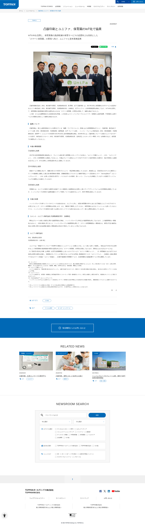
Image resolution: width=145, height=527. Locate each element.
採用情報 (120, 6)
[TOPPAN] (9, 4)
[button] (118, 1)
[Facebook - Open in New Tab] (101, 490)
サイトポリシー (61, 498)
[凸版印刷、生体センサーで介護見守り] (36, 361)
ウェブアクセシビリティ (37, 498)
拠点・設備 (102, 380)
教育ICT (65, 379)
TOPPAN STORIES (47, 6)
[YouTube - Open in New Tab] (116, 490)
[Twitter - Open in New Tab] (105, 490)
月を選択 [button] (79, 421)
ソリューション (68, 6)
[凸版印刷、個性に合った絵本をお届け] (72, 361)
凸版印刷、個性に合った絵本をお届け (69, 376)
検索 (97, 415)
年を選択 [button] (44, 421)
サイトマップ (84, 498)
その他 (47, 300)
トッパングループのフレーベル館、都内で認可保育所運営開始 (108, 377)
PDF (113, 46)
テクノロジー (111, 6)
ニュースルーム (80, 6)
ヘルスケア (29, 379)
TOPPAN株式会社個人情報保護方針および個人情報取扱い (96, 506)
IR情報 (89, 6)
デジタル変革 (48, 308)
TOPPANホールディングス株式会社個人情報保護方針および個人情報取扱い (49, 506)
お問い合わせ (108, 498)
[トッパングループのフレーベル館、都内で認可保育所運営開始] (109, 361)
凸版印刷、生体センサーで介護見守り (32, 376)
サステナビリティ (99, 6)
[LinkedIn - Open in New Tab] (109, 490)
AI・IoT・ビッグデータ (64, 308)
